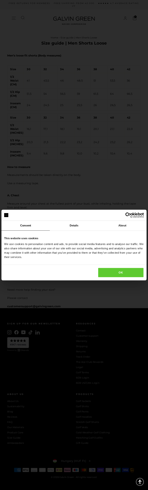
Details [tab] (74, 225)
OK (121, 272)
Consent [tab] (25, 225)
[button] (139, 481)
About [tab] (122, 225)
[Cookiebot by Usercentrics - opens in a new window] (128, 215)
